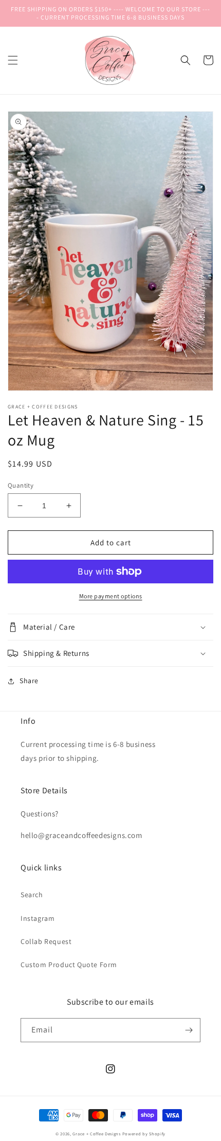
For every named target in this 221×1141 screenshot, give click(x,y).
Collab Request (46, 941)
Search (32, 894)
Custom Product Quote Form (69, 964)
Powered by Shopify (144, 1133)
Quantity (20, 485)
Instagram (37, 918)
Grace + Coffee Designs (96, 1133)
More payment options (110, 596)
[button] (13, 60)
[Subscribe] (188, 1030)
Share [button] (29, 680)
